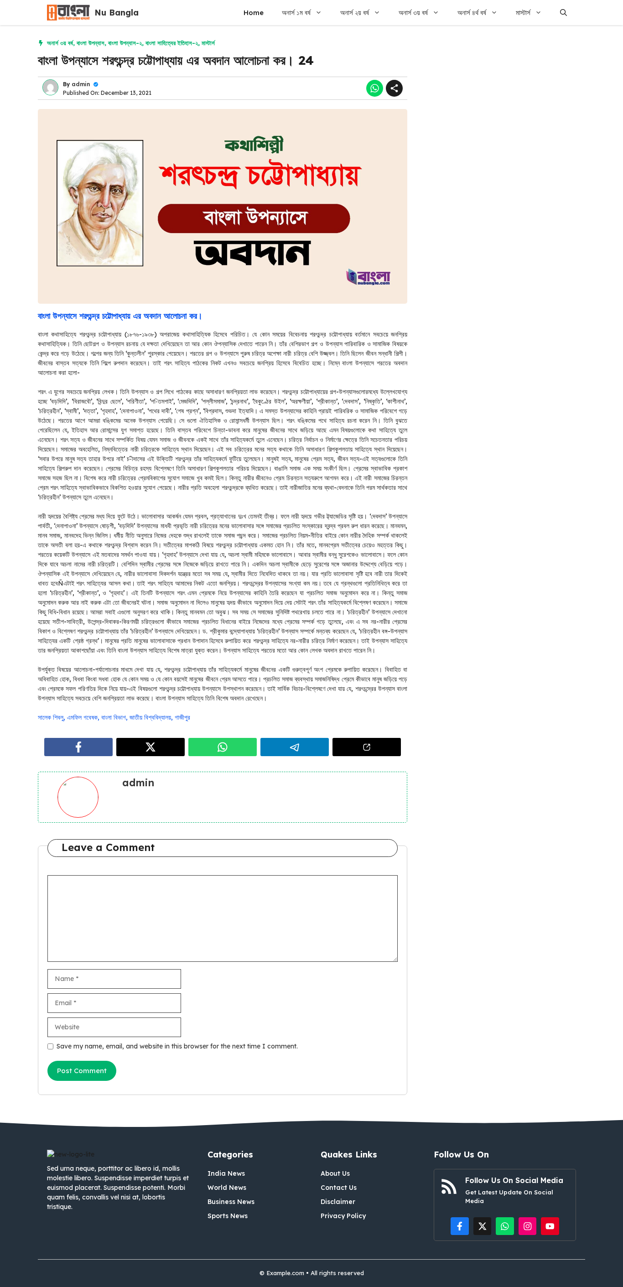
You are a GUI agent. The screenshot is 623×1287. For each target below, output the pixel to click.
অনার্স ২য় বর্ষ (354, 12)
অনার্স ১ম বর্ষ (296, 12)
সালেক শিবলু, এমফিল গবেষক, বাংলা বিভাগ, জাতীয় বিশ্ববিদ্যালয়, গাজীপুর (114, 717)
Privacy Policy (343, 1216)
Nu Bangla (116, 12)
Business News (231, 1202)
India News (226, 1173)
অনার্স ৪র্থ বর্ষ (471, 12)
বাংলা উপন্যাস (90, 43)
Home (254, 12)
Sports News (228, 1216)
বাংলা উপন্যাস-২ (125, 43)
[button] (563, 12)
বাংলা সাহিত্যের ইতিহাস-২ (171, 43)
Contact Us (339, 1187)
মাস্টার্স (523, 12)
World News (227, 1187)
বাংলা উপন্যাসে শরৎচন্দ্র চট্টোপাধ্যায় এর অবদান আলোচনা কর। (120, 316)
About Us (335, 1173)
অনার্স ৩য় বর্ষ (413, 12)
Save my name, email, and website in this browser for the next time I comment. (177, 1046)
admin (81, 84)
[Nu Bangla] (68, 12)
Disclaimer (338, 1202)
